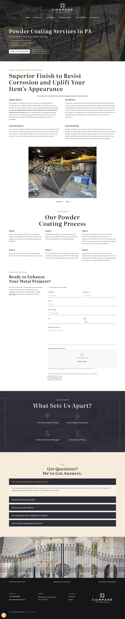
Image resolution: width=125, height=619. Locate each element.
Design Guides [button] (65, 17)
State (85, 318)
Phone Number (52, 309)
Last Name (86, 292)
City (49, 318)
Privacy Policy (79, 373)
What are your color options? (23, 507)
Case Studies (81, 17)
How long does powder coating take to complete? (30, 515)
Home (28, 17)
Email (50, 301)
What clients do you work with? (23, 500)
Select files (82, 361)
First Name (51, 292)
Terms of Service (89, 373)
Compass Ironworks (19, 612)
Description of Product (54, 327)
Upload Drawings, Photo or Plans (57, 348)
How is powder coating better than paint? (27, 523)
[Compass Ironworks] (62, 8)
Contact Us (94, 17)
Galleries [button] (50, 17)
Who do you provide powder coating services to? (30, 482)
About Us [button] (37, 17)
